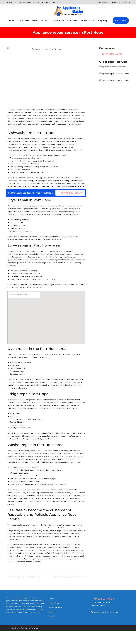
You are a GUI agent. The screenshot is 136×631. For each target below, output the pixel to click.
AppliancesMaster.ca (29, 628)
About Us (45, 2)
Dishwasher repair (40, 20)
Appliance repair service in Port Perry (69, 577)
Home (9, 2)
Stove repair (58, 20)
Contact (54, 2)
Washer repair (88, 20)
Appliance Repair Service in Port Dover (24, 577)
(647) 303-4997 (103, 2)
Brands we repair (33, 2)
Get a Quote (121, 20)
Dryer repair (23, 20)
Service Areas (19, 2)
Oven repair (72, 20)
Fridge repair (104, 20)
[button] (70, 193)
